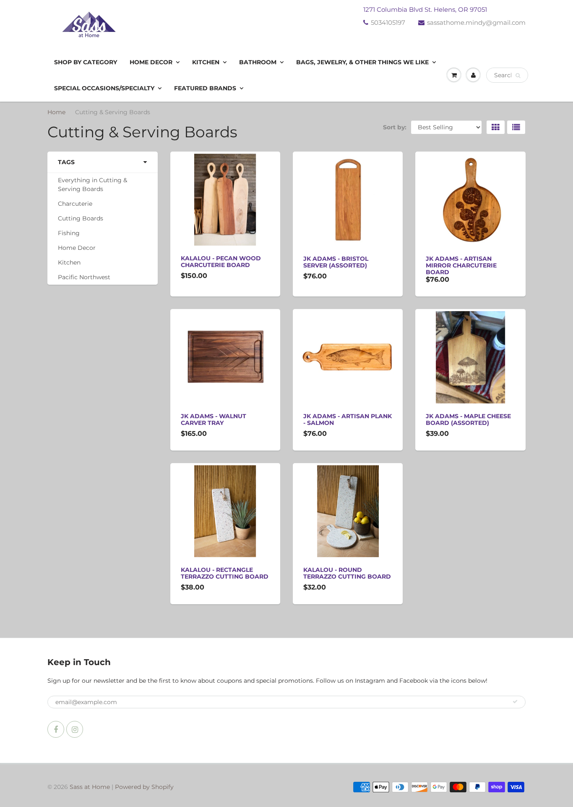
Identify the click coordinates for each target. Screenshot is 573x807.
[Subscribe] (515, 701)
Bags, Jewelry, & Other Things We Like (362, 62)
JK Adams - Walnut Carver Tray (213, 419)
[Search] (518, 75)
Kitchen (205, 62)
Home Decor (151, 62)
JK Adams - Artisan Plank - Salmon (347, 419)
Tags (66, 162)
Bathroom (257, 62)
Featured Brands (205, 88)
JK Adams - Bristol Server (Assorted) (335, 262)
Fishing (69, 233)
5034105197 (388, 22)
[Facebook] (55, 729)
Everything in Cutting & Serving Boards (92, 184)
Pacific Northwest (84, 277)
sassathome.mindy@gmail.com (476, 22)
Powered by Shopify (144, 787)
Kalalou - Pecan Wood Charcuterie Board (221, 261)
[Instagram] (74, 729)
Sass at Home (90, 787)
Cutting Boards (80, 218)
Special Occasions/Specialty (104, 88)
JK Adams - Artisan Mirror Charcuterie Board (461, 265)
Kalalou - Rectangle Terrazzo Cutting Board (224, 573)
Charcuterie (75, 203)
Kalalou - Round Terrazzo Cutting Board (347, 573)
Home (56, 112)
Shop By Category (85, 62)
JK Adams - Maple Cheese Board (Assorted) (468, 419)
